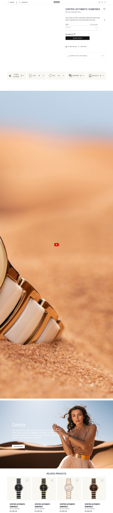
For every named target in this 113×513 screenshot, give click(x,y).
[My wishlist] (105, 2)
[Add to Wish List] (104, 9)
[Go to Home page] (57, 2)
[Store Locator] (99, 2)
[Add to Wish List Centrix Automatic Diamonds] (27, 480)
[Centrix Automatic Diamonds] (19, 488)
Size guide (95, 24)
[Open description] (105, 20)
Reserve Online (77, 38)
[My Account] (102, 2)
